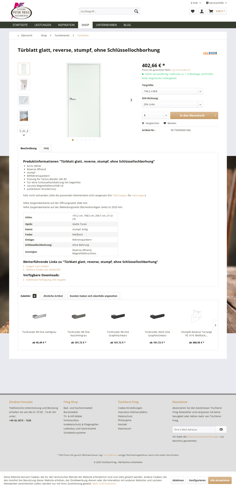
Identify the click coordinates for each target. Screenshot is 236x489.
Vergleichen (152, 123)
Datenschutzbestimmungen (203, 436)
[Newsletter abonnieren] (221, 429)
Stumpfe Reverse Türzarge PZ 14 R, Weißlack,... (196, 333)
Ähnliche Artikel (53, 296)
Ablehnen (178, 480)
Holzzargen (138, 195)
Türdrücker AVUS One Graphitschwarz (157, 333)
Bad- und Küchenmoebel (78, 408)
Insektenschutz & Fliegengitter (81, 424)
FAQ (46, 148)
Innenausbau (71, 420)
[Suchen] (136, 11)
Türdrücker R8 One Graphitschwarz (118, 333)
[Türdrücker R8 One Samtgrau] (39, 316)
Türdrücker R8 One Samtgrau (39, 332)
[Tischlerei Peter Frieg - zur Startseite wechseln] (21, 11)
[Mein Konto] (202, 11)
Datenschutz (125, 416)
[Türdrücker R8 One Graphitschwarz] (118, 316)
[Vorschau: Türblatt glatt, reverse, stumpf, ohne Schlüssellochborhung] (24, 69)
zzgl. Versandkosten (181, 69)
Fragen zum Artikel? (37, 266)
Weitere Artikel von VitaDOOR (43, 269)
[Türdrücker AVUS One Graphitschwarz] (157, 316)
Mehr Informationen (104, 483)
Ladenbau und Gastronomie (80, 428)
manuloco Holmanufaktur (133, 412)
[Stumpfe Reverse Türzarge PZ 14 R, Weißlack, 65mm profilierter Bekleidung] (197, 316)
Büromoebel (71, 412)
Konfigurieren (197, 480)
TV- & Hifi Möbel (73, 416)
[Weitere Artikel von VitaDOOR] (210, 53)
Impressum (124, 428)
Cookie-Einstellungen (130, 408)
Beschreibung (29, 148)
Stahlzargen (120, 195)
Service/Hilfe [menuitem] (216, 3)
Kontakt (122, 424)
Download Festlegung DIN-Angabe (46, 279)
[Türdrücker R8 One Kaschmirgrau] (79, 316)
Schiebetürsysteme (75, 432)
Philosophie (124, 420)
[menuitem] (109, 11)
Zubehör (28, 296)
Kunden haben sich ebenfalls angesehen (93, 296)
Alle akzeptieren (220, 480)
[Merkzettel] (192, 11)
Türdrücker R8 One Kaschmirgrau (79, 333)
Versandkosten (110, 455)
